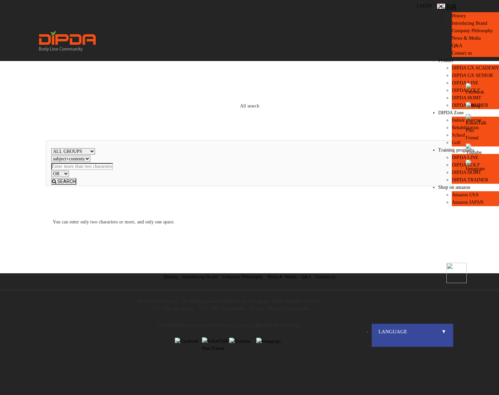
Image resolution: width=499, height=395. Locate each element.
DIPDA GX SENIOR (472, 75)
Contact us (325, 276)
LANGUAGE (412, 331)
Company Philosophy (472, 30)
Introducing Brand (469, 23)
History (459, 15)
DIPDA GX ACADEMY (475, 68)
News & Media (281, 276)
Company (447, 8)
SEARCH (66, 181)
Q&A (306, 276)
